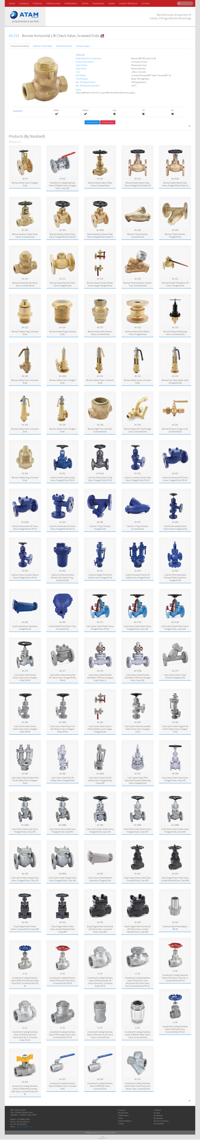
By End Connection (161, 1121)
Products (37, 3)
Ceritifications (123, 1115)
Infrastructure (53, 3)
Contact (145, 3)
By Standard (158, 1118)
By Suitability (159, 1123)
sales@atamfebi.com (24, 1126)
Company (24, 3)
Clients (84, 3)
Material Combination (42, 46)
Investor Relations (128, 3)
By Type (157, 1112)
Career (111, 3)
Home (12, 3)
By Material (158, 1115)
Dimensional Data (64, 46)
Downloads (98, 3)
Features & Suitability (20, 46)
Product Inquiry (83, 46)
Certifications (70, 3)
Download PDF (92, 122)
